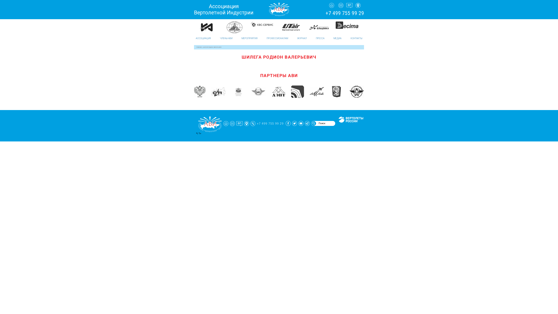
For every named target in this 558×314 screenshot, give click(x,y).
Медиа (337, 38)
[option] (208, 24)
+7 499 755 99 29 (345, 13)
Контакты (356, 38)
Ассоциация (203, 38)
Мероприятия (249, 38)
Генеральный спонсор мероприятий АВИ (351, 126)
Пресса (320, 38)
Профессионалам (277, 38)
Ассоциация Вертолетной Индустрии (223, 9)
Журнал (302, 38)
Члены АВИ (226, 38)
